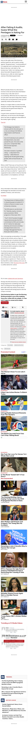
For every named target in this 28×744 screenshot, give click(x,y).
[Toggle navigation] (25, 1)
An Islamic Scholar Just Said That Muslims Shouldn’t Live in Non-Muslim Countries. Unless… (13, 717)
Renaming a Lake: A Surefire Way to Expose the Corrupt (14, 547)
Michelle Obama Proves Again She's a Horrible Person (12, 594)
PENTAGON (7, 348)
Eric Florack (4, 549)
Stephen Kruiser (5, 35)
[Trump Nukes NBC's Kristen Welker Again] (14, 607)
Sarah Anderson (5, 526)
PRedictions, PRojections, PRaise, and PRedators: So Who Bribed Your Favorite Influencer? (14, 710)
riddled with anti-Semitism (15, 278)
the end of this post (19, 263)
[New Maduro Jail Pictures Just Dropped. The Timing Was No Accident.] (14, 512)
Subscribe (5, 302)
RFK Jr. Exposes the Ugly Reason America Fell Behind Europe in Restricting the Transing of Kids (13, 570)
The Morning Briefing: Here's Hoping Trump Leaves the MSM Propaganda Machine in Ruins (12, 498)
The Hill (3, 122)
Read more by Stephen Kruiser (19, 342)
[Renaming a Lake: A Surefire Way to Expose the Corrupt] (14, 537)
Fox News (3, 195)
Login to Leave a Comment (14, 641)
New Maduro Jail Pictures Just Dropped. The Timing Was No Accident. (12, 523)
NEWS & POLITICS (19, 345)
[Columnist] (5, 314)
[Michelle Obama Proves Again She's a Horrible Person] (14, 584)
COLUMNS (10, 345)
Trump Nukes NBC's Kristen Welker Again (14, 617)
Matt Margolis (5, 574)
